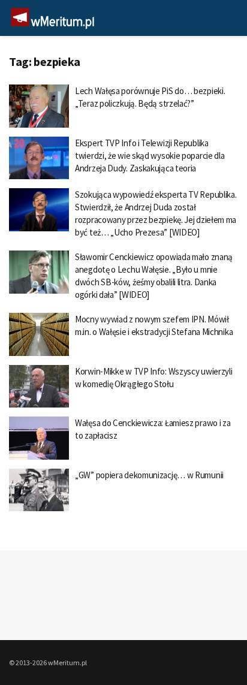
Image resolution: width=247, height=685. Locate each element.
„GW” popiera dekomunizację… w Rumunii (149, 475)
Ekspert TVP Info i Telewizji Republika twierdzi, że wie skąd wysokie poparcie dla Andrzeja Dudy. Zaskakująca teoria (149, 155)
